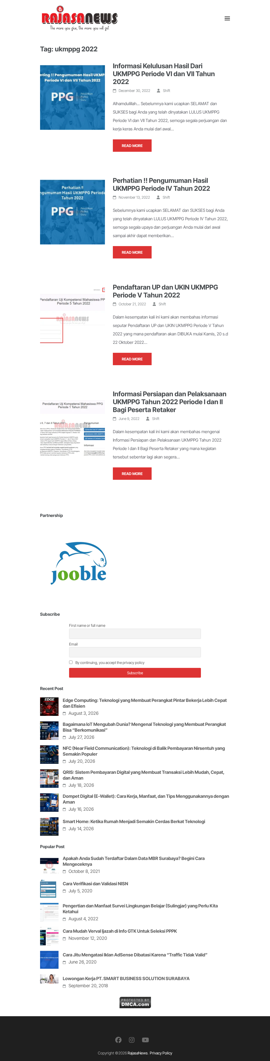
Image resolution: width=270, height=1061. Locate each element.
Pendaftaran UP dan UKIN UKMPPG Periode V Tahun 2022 (165, 291)
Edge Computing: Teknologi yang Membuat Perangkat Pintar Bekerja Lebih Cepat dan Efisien (145, 703)
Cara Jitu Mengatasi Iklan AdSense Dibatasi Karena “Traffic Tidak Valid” (135, 954)
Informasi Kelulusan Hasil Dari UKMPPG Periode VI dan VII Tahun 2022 (164, 74)
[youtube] (145, 1040)
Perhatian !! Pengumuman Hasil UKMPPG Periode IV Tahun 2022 (161, 184)
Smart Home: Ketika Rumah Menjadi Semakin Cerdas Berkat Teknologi (134, 821)
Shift (166, 90)
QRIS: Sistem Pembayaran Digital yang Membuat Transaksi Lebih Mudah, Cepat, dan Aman (143, 775)
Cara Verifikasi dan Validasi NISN (95, 883)
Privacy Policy (161, 1053)
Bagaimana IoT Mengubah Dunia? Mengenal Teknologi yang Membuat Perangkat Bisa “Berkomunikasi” (144, 727)
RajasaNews (138, 1053)
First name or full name (87, 625)
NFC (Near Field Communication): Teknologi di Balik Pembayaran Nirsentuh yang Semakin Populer (144, 751)
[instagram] (131, 1040)
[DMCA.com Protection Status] (135, 1000)
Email (73, 644)
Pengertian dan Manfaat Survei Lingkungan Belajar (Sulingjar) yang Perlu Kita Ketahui (140, 908)
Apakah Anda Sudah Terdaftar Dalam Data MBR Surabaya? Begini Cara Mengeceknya (134, 861)
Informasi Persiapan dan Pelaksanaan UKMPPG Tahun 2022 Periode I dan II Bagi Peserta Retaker (169, 402)
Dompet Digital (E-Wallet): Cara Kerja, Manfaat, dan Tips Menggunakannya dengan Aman (146, 799)
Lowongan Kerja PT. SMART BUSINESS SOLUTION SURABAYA (126, 978)
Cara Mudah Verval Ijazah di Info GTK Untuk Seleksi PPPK (120, 931)
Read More (132, 145)
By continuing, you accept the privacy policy (109, 662)
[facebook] (118, 1040)
